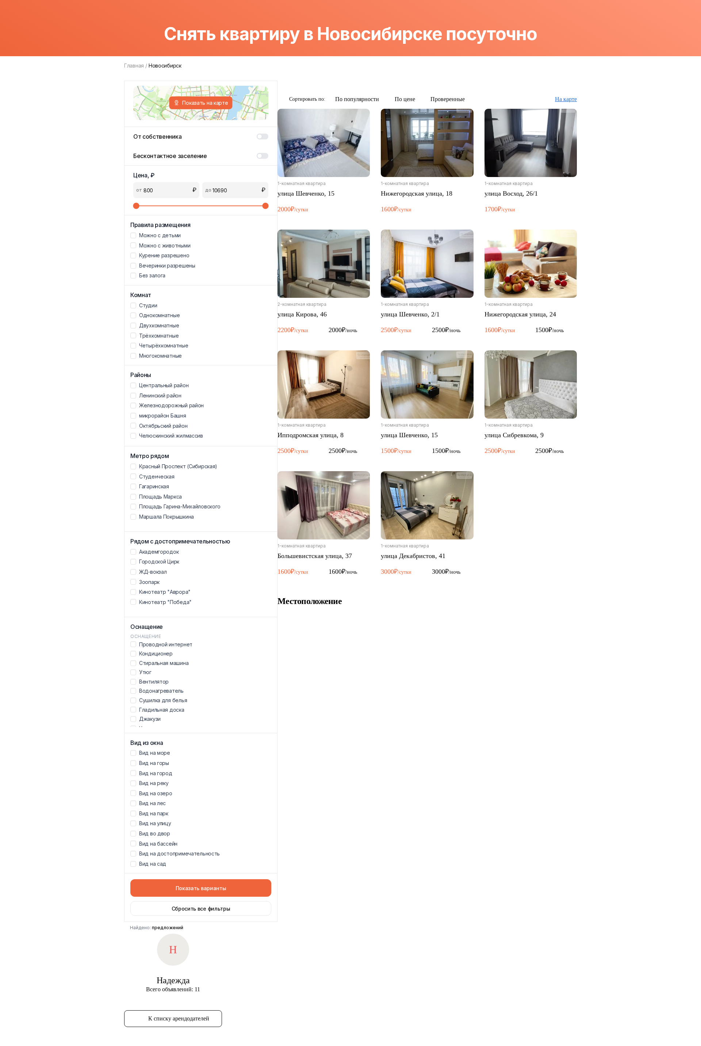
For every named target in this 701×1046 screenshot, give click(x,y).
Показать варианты (201, 888)
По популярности (357, 99)
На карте (566, 99)
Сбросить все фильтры (201, 908)
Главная (134, 65)
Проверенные (447, 99)
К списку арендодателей (178, 1018)
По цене (405, 99)
